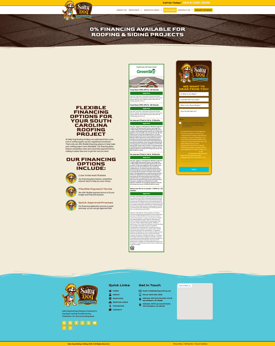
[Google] (64, 323)
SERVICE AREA (151, 10)
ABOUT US (121, 10)
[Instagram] (82, 323)
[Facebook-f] (76, 323)
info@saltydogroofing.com (189, 151)
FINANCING (170, 10)
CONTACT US (184, 10)
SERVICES (134, 10)
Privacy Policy (185, 159)
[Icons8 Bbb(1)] (64, 328)
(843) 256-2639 (196, 2)
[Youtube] (95, 323)
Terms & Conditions (187, 161)
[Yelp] (89, 323)
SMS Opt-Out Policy (196, 159)
